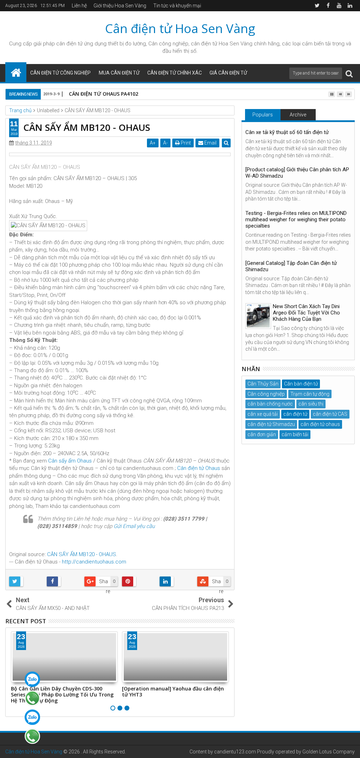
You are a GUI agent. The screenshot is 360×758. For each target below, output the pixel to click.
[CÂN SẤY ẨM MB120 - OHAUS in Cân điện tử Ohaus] (120, 154)
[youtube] (339, 5)
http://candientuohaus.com (94, 562)
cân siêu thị (310, 404)
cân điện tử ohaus (320, 424)
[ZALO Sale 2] (32, 717)
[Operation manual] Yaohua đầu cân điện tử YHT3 (173, 691)
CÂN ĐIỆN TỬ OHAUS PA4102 (103, 93)
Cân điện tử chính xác (174, 73)
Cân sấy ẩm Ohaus (70, 461)
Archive (298, 114)
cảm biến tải (295, 434)
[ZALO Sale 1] (32, 679)
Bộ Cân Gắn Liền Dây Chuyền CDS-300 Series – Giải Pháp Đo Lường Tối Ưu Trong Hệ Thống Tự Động (62, 694)
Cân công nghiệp (266, 394)
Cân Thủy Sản (263, 384)
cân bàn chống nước (270, 404)
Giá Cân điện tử (228, 73)
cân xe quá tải (263, 414)
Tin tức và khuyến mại (177, 5)
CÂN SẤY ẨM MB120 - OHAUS (81, 554)
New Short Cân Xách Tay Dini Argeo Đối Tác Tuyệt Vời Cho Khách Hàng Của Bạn (306, 312)
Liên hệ (79, 5)
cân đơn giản (262, 434)
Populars (262, 114)
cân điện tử (69, 43)
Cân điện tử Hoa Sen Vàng (180, 28)
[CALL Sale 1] (32, 698)
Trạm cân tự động (309, 394)
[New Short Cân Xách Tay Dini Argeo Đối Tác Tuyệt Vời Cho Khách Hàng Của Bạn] (258, 316)
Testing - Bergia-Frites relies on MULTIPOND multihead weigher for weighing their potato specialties (296, 219)
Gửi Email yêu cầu (134, 526)
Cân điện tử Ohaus (198, 468)
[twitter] (317, 5)
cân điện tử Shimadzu (271, 424)
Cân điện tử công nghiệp (60, 73)
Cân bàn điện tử (301, 384)
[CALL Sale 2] (32, 736)
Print (185, 143)
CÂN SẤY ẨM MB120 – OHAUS (44, 167)
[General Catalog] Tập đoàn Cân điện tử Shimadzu (291, 266)
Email (210, 143)
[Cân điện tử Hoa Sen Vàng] (15, 72)
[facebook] (328, 5)
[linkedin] (350, 5)
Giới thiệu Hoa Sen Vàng (120, 5)
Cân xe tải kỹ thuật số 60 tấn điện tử (287, 132)
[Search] (349, 73)
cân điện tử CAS (330, 414)
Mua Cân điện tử (119, 73)
